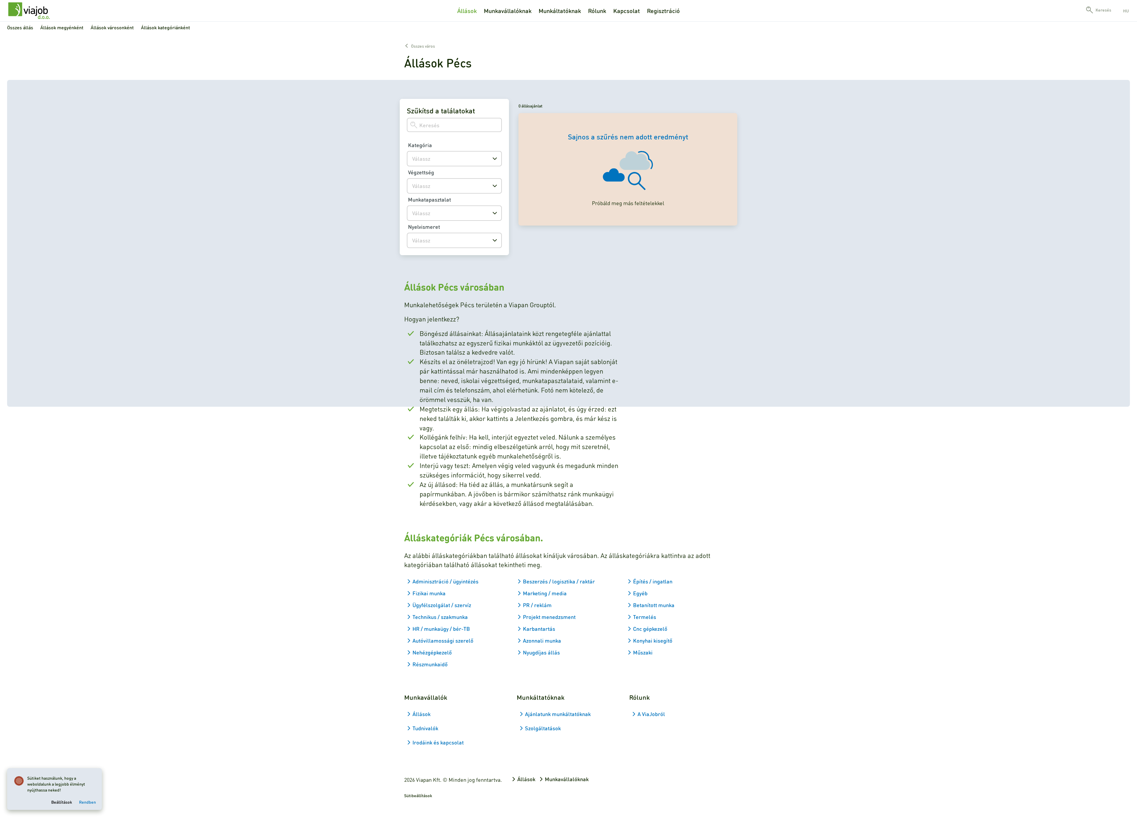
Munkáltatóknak (560, 11)
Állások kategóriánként (165, 27)
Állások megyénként (61, 27)
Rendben (87, 802)
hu (1126, 10)
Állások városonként (112, 27)
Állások (467, 11)
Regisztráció (663, 11)
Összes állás (20, 27)
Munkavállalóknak (507, 11)
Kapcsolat (626, 11)
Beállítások (61, 802)
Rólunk (597, 11)
